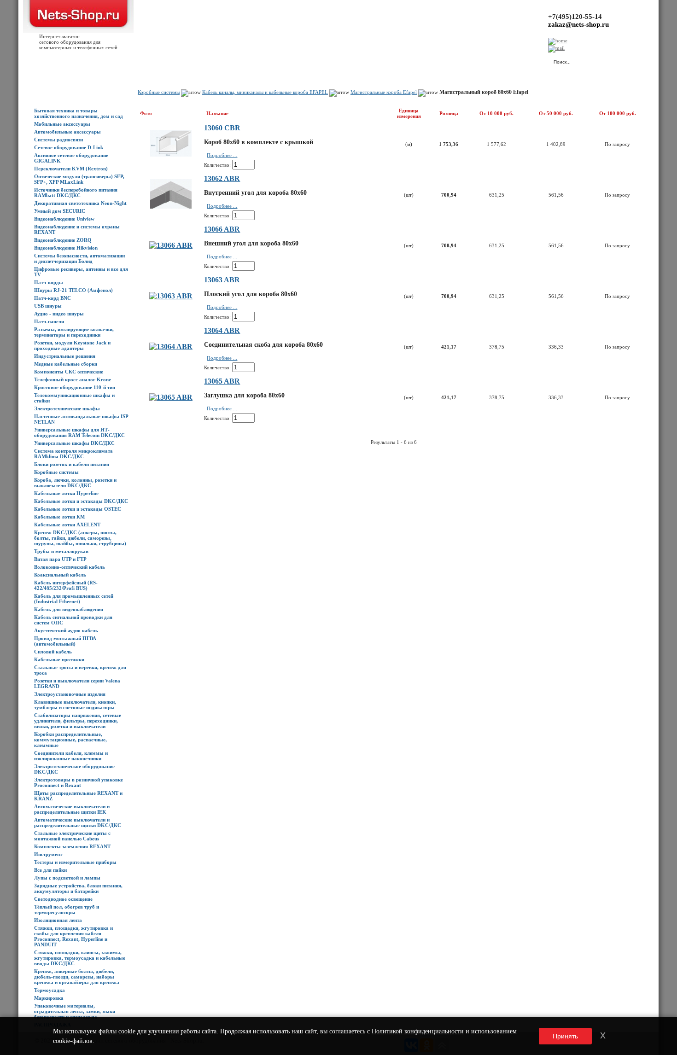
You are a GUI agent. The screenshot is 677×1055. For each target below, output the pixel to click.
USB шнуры (48, 306)
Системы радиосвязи (58, 139)
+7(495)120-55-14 (575, 16)
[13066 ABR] (171, 245)
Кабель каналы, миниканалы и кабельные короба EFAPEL (265, 92)
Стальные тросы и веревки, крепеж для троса (80, 670)
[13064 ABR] (171, 346)
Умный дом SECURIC (59, 211)
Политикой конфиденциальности (418, 1031)
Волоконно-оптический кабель (69, 567)
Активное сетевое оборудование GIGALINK (71, 157)
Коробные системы (56, 472)
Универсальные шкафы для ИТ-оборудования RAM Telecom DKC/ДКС (79, 432)
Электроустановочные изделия (69, 694)
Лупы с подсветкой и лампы (67, 877)
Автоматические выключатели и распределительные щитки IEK (72, 809)
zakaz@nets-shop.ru (578, 24)
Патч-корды (48, 282)
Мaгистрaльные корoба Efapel (383, 92)
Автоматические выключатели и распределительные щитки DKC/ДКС (77, 822)
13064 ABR (222, 330)
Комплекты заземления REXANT (72, 846)
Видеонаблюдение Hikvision (66, 248)
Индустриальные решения (64, 356)
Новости (111, 60)
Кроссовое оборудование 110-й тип (74, 387)
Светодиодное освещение (63, 899)
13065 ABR (222, 381)
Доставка (138, 60)
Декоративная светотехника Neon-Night (80, 203)
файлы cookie (117, 1031)
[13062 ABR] (171, 206)
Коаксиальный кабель (60, 574)
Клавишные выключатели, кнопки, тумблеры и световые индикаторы (75, 704)
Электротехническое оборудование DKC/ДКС (74, 769)
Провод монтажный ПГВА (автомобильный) (65, 641)
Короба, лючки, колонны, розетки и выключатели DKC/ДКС (75, 482)
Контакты (187, 60)
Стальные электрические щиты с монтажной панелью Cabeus (72, 835)
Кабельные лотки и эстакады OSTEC (77, 509)
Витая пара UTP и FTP (60, 559)
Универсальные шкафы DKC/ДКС (74, 443)
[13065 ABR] (171, 397)
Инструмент (48, 854)
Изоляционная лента (58, 920)
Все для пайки (50, 870)
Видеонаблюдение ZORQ (63, 240)
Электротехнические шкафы (67, 408)
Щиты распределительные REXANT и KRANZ (78, 795)
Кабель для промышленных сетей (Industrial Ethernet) (73, 598)
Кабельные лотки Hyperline (66, 493)
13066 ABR (222, 229)
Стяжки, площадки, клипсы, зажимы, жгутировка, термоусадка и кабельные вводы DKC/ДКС (79, 958)
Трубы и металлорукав (61, 551)
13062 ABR (222, 178)
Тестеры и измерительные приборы (75, 862)
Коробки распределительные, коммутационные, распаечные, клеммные (70, 739)
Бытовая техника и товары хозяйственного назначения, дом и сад (78, 113)
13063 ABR (222, 280)
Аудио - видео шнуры (59, 313)
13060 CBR (222, 128)
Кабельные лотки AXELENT (67, 524)
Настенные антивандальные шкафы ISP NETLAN (81, 419)
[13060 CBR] (171, 154)
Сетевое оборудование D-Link (68, 147)
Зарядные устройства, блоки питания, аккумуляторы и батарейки (78, 888)
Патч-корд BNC (52, 298)
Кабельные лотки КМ (59, 516)
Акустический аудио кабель (66, 630)
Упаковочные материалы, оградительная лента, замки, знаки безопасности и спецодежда (74, 1011)
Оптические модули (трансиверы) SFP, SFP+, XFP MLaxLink (79, 179)
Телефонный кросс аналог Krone (72, 379)
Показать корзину (448, 57)
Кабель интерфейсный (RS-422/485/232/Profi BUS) (66, 585)
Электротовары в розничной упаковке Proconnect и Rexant (78, 782)
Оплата (162, 60)
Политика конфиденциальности (239, 60)
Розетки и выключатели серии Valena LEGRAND (77, 683)
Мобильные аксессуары (62, 124)
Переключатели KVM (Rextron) (71, 168)
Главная (43, 60)
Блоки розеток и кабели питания (71, 464)
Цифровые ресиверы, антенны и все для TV (81, 271)
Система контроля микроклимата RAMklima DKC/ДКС (73, 453)
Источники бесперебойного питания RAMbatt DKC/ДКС (75, 192)
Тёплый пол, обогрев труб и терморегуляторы (66, 909)
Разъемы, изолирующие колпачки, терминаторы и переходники (74, 332)
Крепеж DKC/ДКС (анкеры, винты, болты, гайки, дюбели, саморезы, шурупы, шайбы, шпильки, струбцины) (80, 538)
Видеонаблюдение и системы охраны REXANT (77, 229)
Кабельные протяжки (59, 659)
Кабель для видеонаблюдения (68, 609)
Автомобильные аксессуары (67, 131)
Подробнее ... (222, 155)
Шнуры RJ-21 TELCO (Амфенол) (73, 290)
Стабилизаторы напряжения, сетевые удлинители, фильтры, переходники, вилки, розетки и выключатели (77, 720)
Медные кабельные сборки (65, 364)
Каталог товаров (76, 60)
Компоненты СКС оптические (68, 371)
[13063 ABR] (171, 296)
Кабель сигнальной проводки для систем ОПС (73, 619)
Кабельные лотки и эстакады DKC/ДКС (81, 501)
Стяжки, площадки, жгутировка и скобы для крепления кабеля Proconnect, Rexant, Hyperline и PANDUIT (73, 936)
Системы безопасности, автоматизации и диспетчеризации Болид (79, 258)
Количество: (217, 165)
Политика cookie (299, 60)
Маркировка (49, 998)
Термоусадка (49, 990)
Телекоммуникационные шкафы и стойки (74, 397)
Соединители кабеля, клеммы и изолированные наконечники (71, 755)
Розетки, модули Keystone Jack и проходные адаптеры (72, 345)
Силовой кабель (53, 651)
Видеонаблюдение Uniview (64, 218)
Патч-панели (49, 321)
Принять (565, 1036)
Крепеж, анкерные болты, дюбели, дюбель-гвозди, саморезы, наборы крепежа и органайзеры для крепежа (76, 976)
